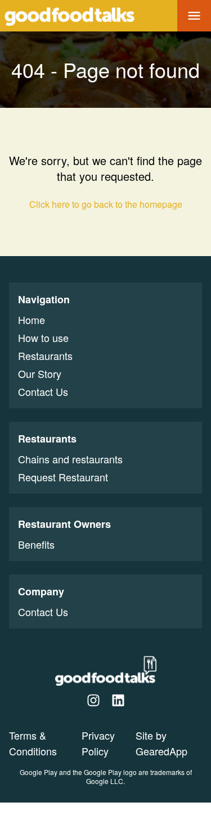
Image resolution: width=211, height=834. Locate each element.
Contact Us (43, 391)
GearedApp (161, 751)
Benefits (36, 544)
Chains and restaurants (70, 459)
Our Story (39, 373)
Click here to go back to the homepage (105, 204)
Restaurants (45, 355)
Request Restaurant (63, 477)
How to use (43, 337)
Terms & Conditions (33, 743)
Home (31, 319)
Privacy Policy (98, 743)
